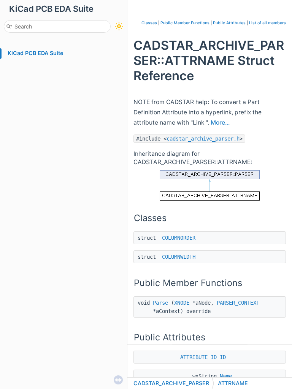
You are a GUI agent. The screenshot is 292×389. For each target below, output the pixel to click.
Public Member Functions (184, 23)
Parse (160, 303)
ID (223, 357)
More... (220, 122)
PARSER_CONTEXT (238, 303)
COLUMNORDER (178, 238)
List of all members (267, 23)
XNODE (181, 303)
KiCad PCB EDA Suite (35, 53)
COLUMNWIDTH (178, 257)
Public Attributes (229, 23)
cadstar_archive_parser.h (203, 139)
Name (226, 376)
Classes (149, 23)
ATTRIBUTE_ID (198, 357)
